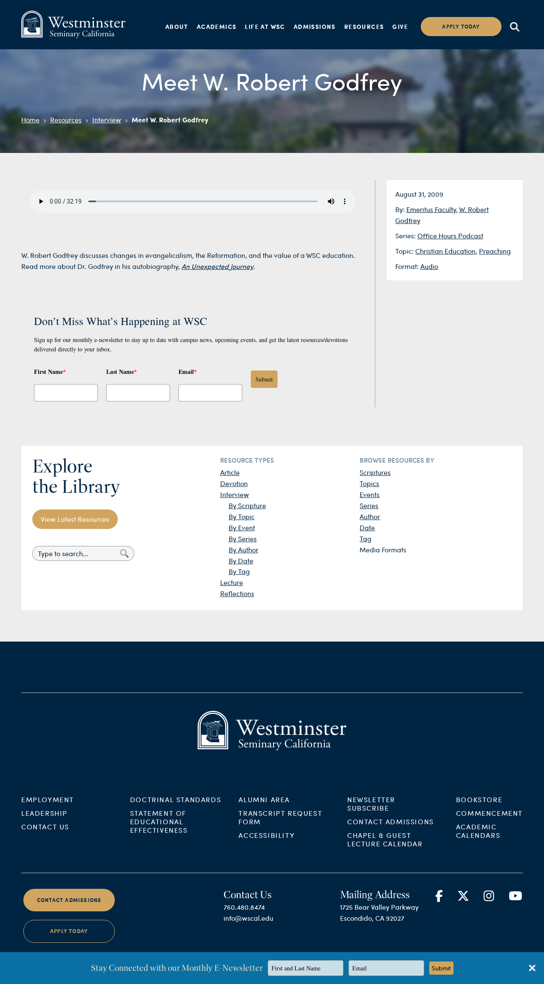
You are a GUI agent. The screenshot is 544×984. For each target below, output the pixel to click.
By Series (243, 538)
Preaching (495, 250)
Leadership (44, 813)
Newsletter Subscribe (371, 803)
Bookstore (479, 799)
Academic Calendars (478, 831)
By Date (241, 560)
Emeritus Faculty (431, 209)
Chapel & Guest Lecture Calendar (385, 839)
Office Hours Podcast (450, 235)
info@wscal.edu (248, 917)
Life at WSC (265, 26)
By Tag (239, 571)
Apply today (461, 26)
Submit (264, 379)
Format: (407, 266)
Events (370, 494)
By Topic (242, 516)
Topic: (405, 250)
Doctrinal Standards (175, 799)
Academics (217, 26)
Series (369, 505)
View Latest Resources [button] (75, 519)
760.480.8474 (244, 906)
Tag (365, 538)
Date (367, 527)
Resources (364, 26)
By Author (243, 549)
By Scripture (247, 505)
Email (187, 371)
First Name (50, 371)
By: (400, 209)
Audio (429, 266)
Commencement (489, 813)
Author (370, 516)
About (176, 26)
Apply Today (69, 931)
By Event (242, 527)
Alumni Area (264, 799)
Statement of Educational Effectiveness (159, 821)
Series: (406, 235)
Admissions (315, 26)
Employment (47, 799)
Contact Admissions (390, 821)
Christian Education (445, 250)
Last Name (121, 371)
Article (230, 472)
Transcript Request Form (280, 817)
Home (30, 119)
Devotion (234, 483)
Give (400, 26)
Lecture (231, 582)
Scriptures (375, 472)
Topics (369, 483)
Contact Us (45, 826)
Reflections (237, 593)
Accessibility (266, 835)
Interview (106, 119)
